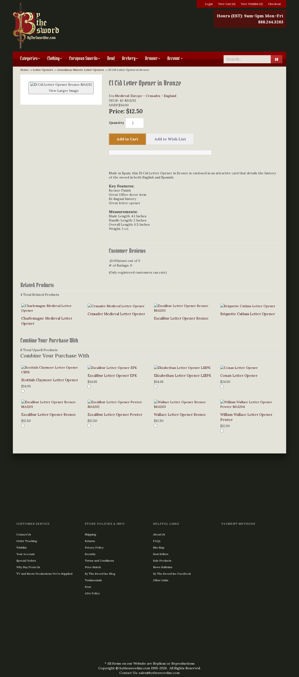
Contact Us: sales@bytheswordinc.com (149, 673)
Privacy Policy (94, 547)
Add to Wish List (170, 139)
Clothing (53, 58)
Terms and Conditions (99, 560)
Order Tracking (26, 541)
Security (90, 554)
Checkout (274, 4)
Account (173, 58)
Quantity (116, 123)
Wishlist (21, 547)
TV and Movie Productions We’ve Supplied (44, 573)
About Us (159, 534)
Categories (29, 58)
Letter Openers (43, 69)
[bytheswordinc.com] (56, 25)
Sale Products (162, 560)
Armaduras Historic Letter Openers (80, 69)
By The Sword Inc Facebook (172, 573)
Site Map (158, 547)
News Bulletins (162, 567)
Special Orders (26, 560)
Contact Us (23, 534)
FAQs (156, 541)
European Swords (83, 58)
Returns (90, 541)
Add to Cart (127, 139)
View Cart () (226, 4)
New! (111, 58)
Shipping (90, 534)
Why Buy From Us (28, 567)
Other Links (160, 580)
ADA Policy (92, 593)
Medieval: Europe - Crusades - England (145, 96)
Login (209, 4)
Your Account (25, 554)
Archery (128, 58)
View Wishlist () (252, 4)
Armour (151, 58)
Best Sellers (160, 554)
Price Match (93, 567)
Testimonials (93, 580)
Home (24, 69)
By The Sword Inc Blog (100, 573)
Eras (88, 586)
